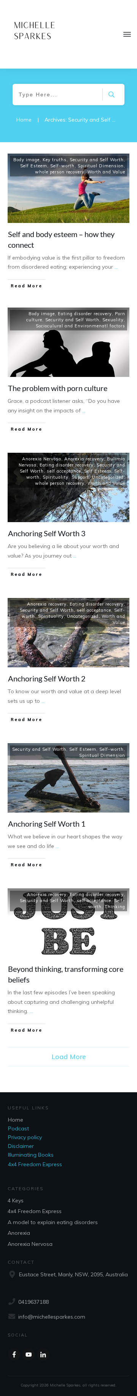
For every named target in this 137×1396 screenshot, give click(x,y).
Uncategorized (108, 477)
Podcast (18, 1128)
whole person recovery (59, 172)
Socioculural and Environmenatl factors (80, 326)
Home (15, 1119)
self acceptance (64, 471)
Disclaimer (21, 1146)
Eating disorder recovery (85, 313)
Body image (26, 159)
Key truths (55, 159)
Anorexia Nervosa (41, 459)
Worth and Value (106, 172)
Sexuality (113, 319)
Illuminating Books (31, 1154)
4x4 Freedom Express (35, 1164)
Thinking (115, 906)
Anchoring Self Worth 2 (47, 678)
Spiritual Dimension (101, 165)
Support (80, 477)
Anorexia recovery (84, 459)
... (116, 266)
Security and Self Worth (97, 159)
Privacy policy (25, 1137)
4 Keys (16, 1200)
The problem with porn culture (57, 388)
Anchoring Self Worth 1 (47, 823)
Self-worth (62, 165)
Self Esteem (33, 165)
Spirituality (55, 477)
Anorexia (19, 1232)
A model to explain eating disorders (53, 1222)
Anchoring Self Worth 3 (47, 533)
